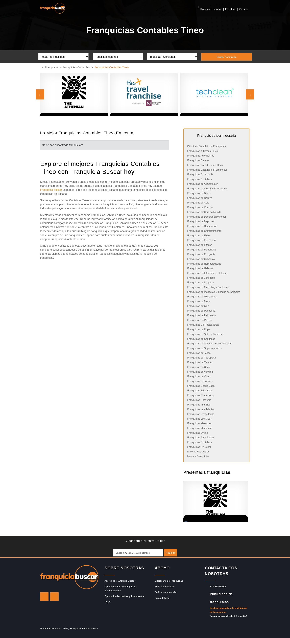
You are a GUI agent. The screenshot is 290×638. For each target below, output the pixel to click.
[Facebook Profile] (54, 596)
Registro (170, 552)
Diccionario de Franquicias (169, 580)
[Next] (250, 94)
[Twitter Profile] (44, 596)
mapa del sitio (162, 598)
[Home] (41, 67)
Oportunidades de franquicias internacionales (120, 588)
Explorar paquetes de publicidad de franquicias (228, 610)
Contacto (243, 9)
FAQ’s (108, 602)
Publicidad (230, 9)
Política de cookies (165, 586)
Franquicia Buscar (51, 189)
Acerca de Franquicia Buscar (120, 580)
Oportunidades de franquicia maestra (124, 596)
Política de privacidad (166, 592)
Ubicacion (205, 9)
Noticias (217, 9)
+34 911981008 (218, 586)
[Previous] (40, 94)
